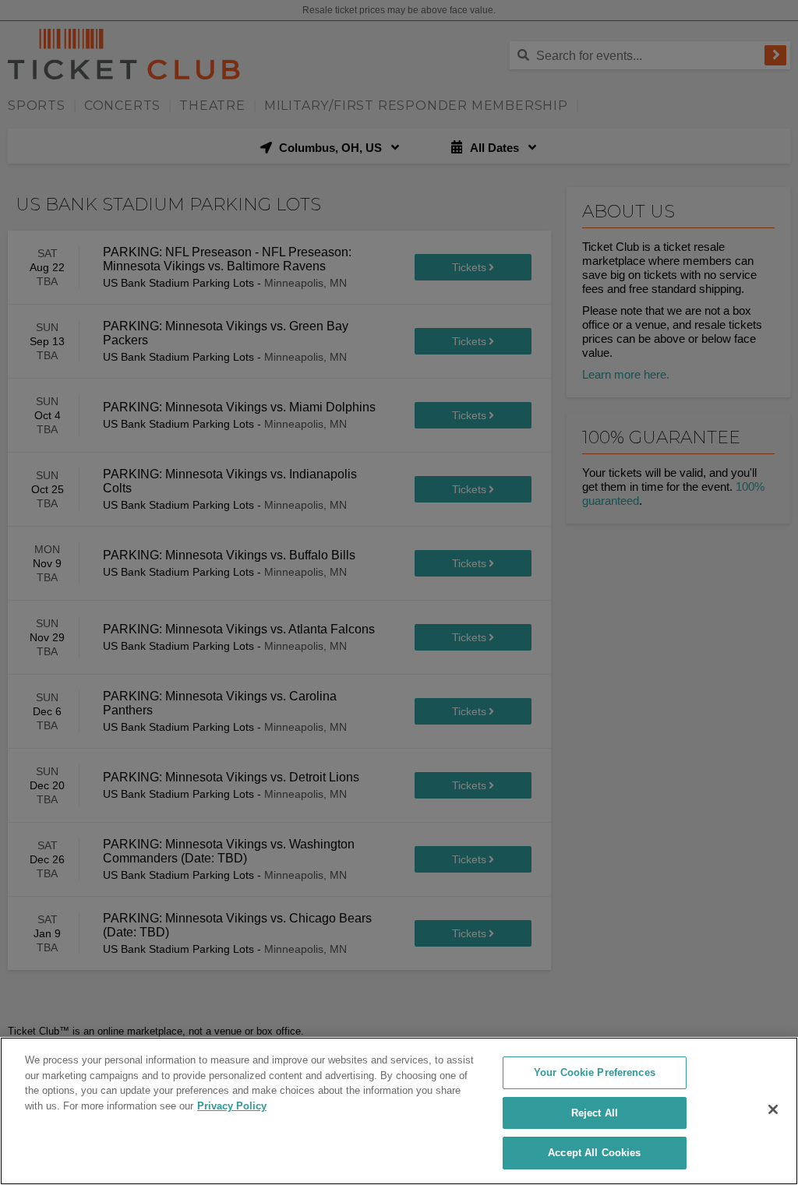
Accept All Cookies (594, 1153)
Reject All (594, 1113)
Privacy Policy (232, 1106)
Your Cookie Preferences (594, 1072)
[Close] (773, 1109)
